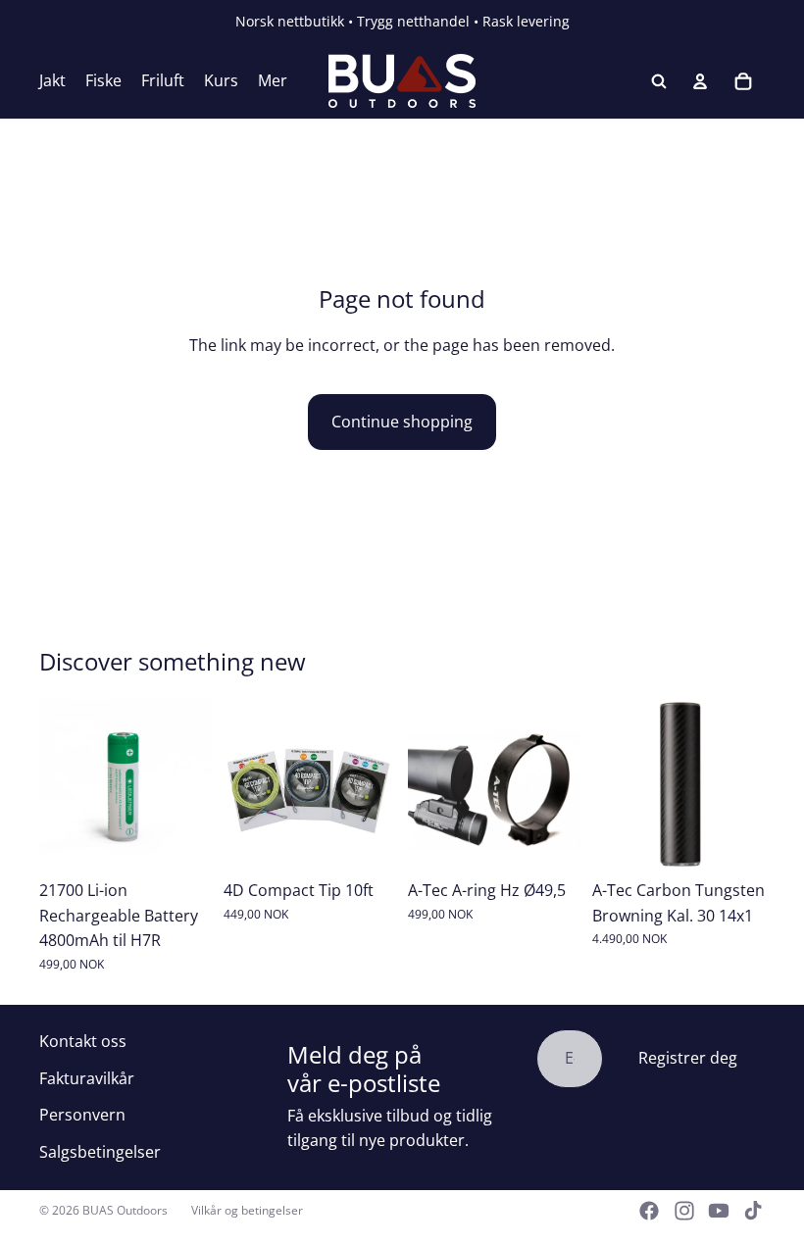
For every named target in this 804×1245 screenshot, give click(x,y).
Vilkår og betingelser (247, 1210)
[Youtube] (718, 1210)
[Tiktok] (753, 1210)
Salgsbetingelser (100, 1152)
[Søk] (658, 81)
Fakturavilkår (86, 1078)
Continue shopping (402, 421)
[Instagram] (684, 1210)
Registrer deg (687, 1058)
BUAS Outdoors (125, 1210)
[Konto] (700, 81)
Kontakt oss (82, 1041)
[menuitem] (272, 81)
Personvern (82, 1114)
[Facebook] (649, 1210)
